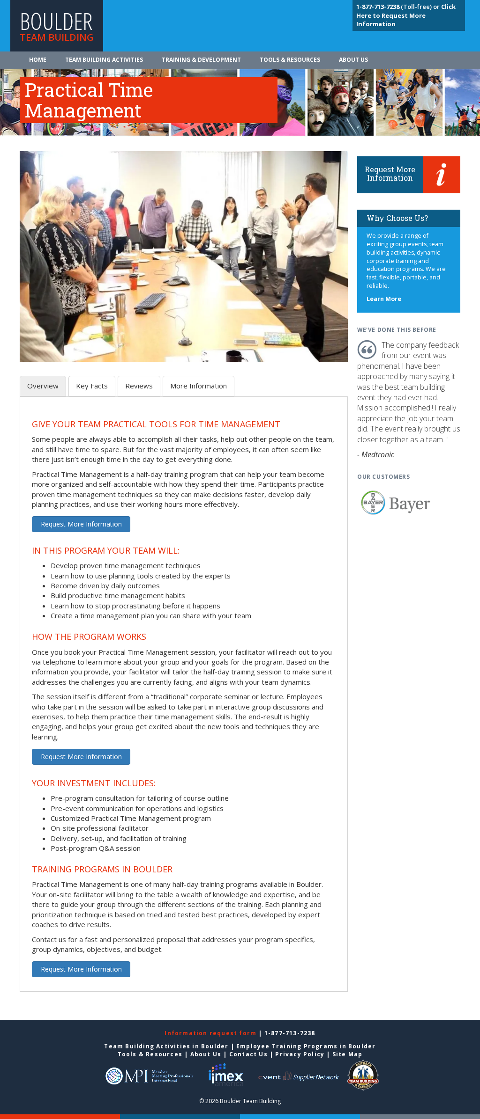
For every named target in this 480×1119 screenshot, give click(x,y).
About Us (353, 60)
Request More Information (81, 523)
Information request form (211, 1033)
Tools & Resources (290, 60)
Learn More (384, 299)
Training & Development (201, 60)
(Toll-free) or (398, 6)
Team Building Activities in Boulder (166, 1046)
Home (37, 60)
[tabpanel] (184, 699)
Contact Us (248, 1054)
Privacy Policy (299, 1054)
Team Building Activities (104, 60)
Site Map (347, 1054)
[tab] (43, 386)
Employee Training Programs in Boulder (305, 1046)
